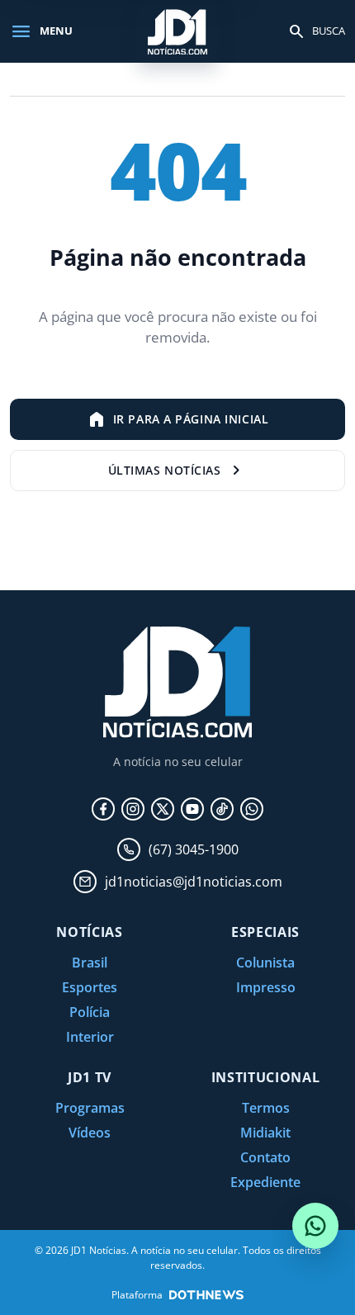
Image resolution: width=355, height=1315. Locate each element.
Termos (266, 1108)
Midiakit (265, 1132)
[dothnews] (206, 1294)
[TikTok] (222, 809)
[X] (162, 809)
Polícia (89, 1012)
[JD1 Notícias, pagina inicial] (177, 31)
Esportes (89, 987)
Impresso (266, 987)
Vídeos (90, 1132)
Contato (265, 1157)
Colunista (265, 962)
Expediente (265, 1182)
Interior (90, 1037)
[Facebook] (103, 809)
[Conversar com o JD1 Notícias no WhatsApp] (315, 1226)
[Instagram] (132, 809)
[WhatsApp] (251, 809)
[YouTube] (192, 809)
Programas (90, 1108)
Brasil (89, 962)
